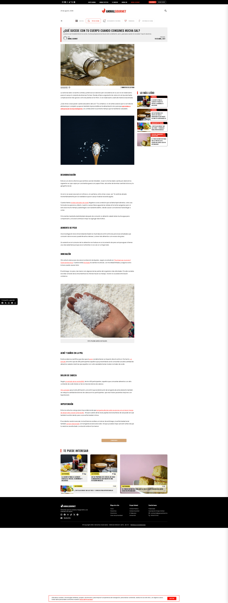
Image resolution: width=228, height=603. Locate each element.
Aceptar (171, 598)
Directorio (113, 513)
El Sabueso (132, 513)
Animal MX (132, 515)
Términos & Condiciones (138, 525)
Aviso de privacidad (116, 515)
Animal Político (133, 509)
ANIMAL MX (124, 2)
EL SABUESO (115, 2)
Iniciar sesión (161, 2)
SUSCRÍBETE (152, 2)
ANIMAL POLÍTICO (103, 2)
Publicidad (152, 509)
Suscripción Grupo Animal (156, 511)
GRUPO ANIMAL (92, 2)
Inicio (112, 509)
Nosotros (113, 511)
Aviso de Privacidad (86, 599)
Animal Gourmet (134, 511)
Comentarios (114, 440)
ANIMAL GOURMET (135, 2)
